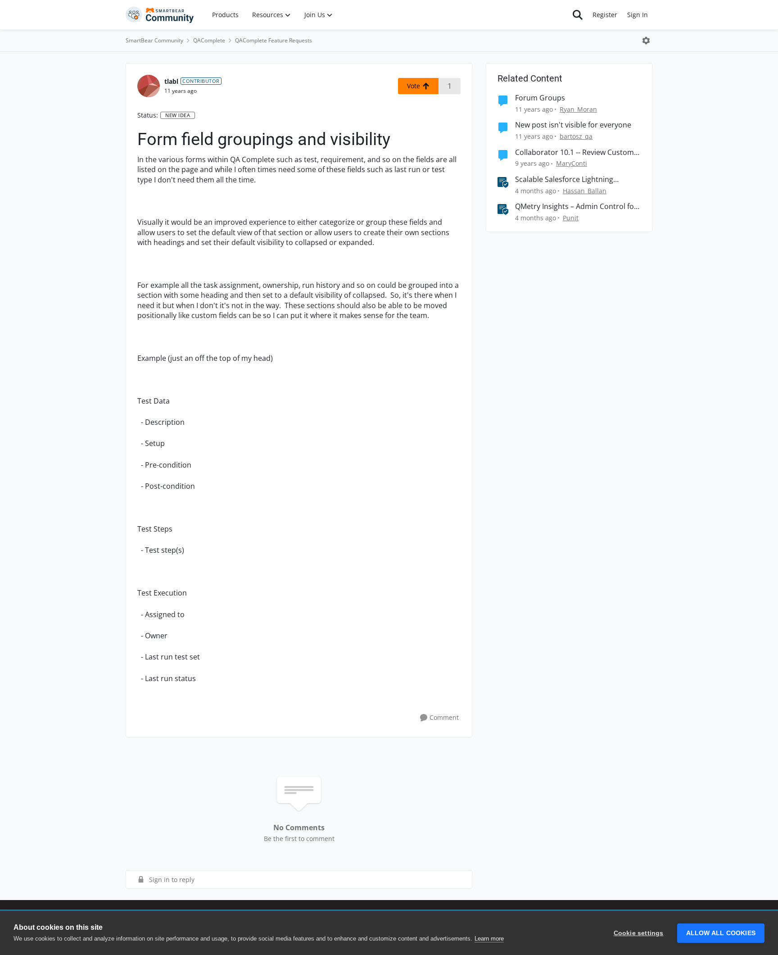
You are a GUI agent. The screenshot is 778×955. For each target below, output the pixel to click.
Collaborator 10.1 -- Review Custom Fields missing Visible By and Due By (576, 152)
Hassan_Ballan (584, 190)
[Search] (577, 14)
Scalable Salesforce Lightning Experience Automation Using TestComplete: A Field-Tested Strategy (565, 179)
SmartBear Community (154, 40)
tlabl (171, 81)
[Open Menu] (646, 40)
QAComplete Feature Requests (273, 40)
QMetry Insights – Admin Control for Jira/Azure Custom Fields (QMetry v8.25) (576, 206)
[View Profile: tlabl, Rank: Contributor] (148, 86)
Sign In (637, 14)
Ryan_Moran (578, 109)
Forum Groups (540, 98)
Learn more (489, 938)
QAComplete (209, 40)
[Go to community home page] (160, 15)
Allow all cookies (720, 933)
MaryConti (571, 163)
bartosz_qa (576, 136)
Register (605, 14)
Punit (571, 218)
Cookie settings (639, 933)
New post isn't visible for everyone (573, 125)
